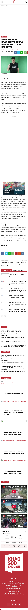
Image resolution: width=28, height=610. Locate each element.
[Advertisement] (14, 21)
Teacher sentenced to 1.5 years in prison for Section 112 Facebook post (17, 276)
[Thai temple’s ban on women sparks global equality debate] (14, 468)
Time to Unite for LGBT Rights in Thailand (21, 263)
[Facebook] (8, 604)
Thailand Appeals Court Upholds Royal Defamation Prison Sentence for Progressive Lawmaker (17, 290)
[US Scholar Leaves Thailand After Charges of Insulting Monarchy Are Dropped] (5, 304)
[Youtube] (19, 604)
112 (6, 245)
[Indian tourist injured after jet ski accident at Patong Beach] (14, 429)
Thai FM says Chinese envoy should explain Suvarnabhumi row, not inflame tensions (13, 346)
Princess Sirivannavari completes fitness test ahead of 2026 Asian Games (12, 338)
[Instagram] (12, 604)
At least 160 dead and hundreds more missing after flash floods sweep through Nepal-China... (12, 368)
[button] (26, 2)
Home (2, 5)
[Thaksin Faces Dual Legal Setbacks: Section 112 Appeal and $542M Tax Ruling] (5, 283)
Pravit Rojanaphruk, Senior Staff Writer (12, 49)
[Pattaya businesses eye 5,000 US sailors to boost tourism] (14, 390)
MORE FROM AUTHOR (18, 270)
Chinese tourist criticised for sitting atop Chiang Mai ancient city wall (13, 412)
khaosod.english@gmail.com (15, 588)
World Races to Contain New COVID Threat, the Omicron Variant (7, 264)
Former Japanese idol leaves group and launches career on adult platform (12, 330)
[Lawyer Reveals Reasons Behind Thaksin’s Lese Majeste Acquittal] (5, 297)
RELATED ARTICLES (6, 270)
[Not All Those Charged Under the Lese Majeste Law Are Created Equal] (5, 311)
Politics (6, 5)
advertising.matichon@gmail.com (15, 593)
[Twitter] (16, 604)
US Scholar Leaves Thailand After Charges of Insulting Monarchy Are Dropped (17, 304)
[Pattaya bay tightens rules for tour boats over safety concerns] (14, 449)
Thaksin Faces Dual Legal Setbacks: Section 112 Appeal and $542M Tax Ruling (17, 283)
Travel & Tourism (6, 378)
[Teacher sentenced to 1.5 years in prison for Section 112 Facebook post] (5, 275)
